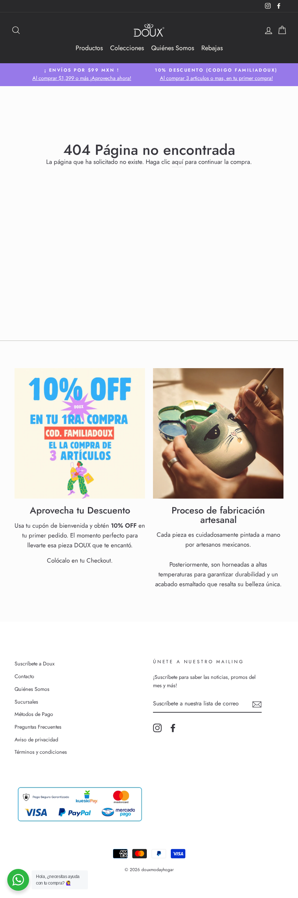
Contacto (24, 676)
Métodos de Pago (34, 714)
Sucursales (26, 701)
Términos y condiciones (41, 752)
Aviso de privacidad (36, 739)
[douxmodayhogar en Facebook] (173, 728)
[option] (82, 74)
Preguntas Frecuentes (38, 726)
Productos (89, 48)
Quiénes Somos (172, 48)
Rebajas (212, 48)
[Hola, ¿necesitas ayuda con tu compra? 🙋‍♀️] (18, 880)
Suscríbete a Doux (35, 663)
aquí (177, 161)
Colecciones (127, 48)
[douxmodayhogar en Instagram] (157, 728)
